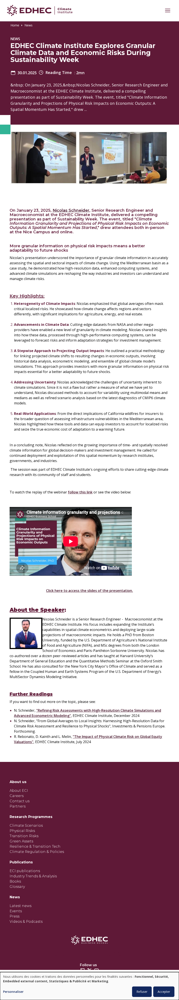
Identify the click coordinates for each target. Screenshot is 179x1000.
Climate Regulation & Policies (37, 852)
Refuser (141, 992)
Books (15, 881)
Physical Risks (22, 831)
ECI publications (25, 871)
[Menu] (167, 10)
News (28, 25)
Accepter (164, 992)
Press (14, 916)
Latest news (20, 906)
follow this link (80, 492)
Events (16, 911)
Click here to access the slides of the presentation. (89, 590)
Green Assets (21, 841)
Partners (18, 806)
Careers (17, 796)
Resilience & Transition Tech (35, 846)
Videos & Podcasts (26, 921)
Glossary (17, 887)
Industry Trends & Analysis (33, 876)
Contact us (19, 801)
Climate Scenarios (26, 825)
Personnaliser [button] (13, 992)
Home (14, 25)
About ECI (19, 791)
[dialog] (89, 986)
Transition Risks (24, 836)
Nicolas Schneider (71, 210)
